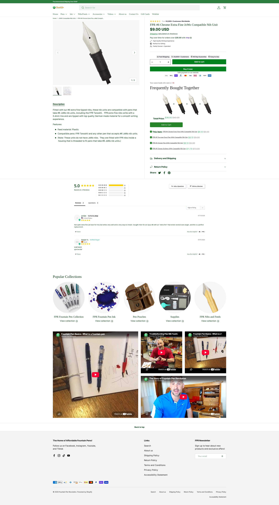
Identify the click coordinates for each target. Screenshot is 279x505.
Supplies (174, 317)
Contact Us (133, 14)
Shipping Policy (151, 455)
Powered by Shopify (84, 492)
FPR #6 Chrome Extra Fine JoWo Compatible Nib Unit (91, 18)
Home (55, 14)
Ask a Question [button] (179, 186)
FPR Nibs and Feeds (210, 317)
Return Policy (150, 460)
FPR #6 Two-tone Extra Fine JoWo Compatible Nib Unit (170, 137)
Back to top (139, 427)
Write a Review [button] (197, 186)
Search (147, 446)
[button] (200, 232)
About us (122, 14)
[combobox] (139, 7)
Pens (63, 14)
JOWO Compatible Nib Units (67, 18)
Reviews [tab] (78, 203)
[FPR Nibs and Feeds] (210, 297)
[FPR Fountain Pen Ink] (104, 297)
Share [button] (79, 232)
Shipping (153, 34)
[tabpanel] (96, 125)
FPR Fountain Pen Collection (69, 317)
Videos (110, 14)
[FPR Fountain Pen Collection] (69, 297)
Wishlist (155, 14)
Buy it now (188, 69)
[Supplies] (175, 297)
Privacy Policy (151, 470)
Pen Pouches (139, 317)
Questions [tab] (92, 203)
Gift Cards (145, 14)
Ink (71, 14)
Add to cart (199, 62)
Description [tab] (59, 104)
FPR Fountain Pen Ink (104, 317)
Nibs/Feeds (82, 14)
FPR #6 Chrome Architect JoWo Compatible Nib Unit (169, 148)
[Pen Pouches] (139, 297)
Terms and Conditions (154, 465)
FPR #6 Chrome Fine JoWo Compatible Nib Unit (167, 143)
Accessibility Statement (156, 475)
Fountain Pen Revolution (67, 492)
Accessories (97, 14)
